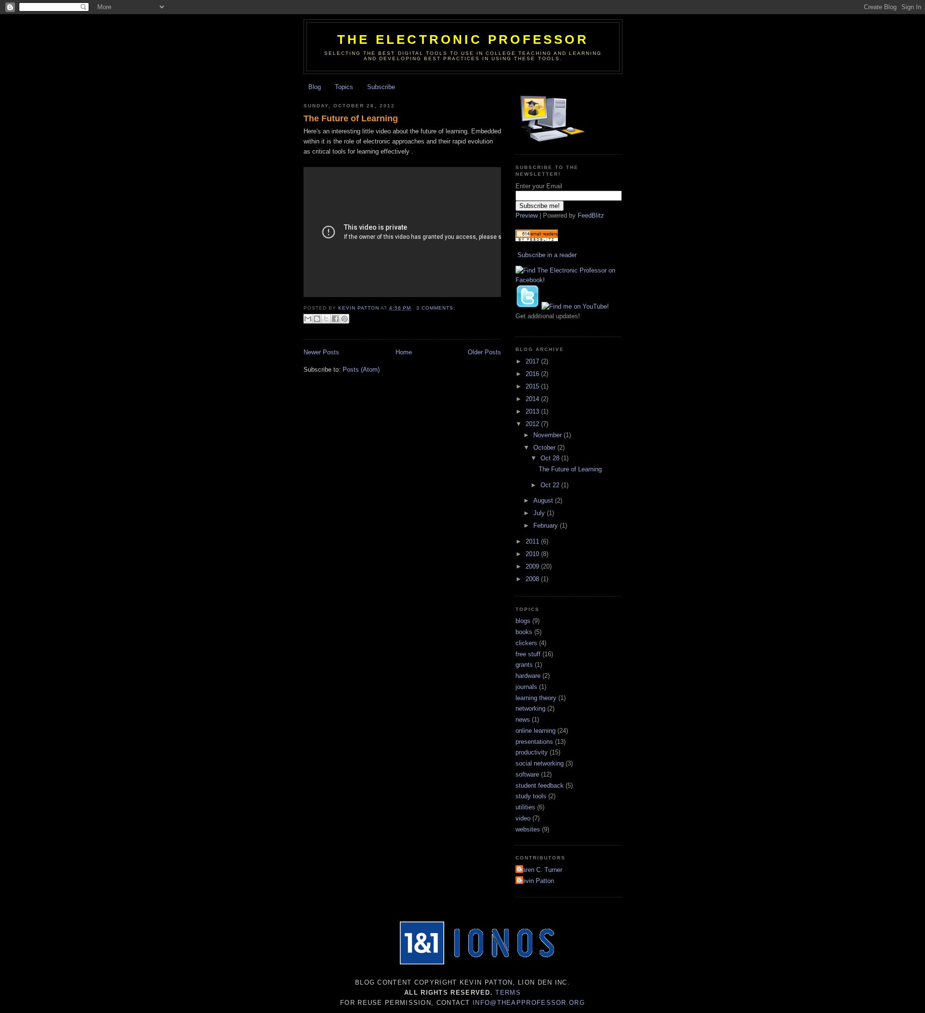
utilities (525, 807)
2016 (533, 373)
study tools (530, 796)
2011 (533, 541)
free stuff (528, 654)
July (540, 513)
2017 (533, 361)
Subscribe (381, 87)
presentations (534, 741)
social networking (539, 763)
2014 (533, 399)
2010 (533, 554)
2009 (533, 566)
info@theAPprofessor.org (529, 1002)
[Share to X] (326, 319)
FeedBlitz (591, 215)
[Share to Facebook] (335, 319)
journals (526, 686)
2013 (533, 411)
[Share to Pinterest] (344, 319)
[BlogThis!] (317, 319)
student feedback (539, 785)
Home (404, 352)
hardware (528, 675)
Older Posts (484, 352)
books (523, 632)
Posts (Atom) (361, 369)
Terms (508, 992)
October (545, 447)
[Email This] (308, 319)
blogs (522, 620)
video (522, 818)
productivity (531, 752)
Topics (344, 87)
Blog (314, 87)
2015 (533, 386)
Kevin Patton (536, 880)
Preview (526, 215)
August (544, 500)
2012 (533, 424)
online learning (535, 730)
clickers (526, 643)
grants (524, 664)
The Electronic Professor (463, 39)
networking (530, 708)
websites (527, 829)
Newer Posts (321, 352)
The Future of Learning (351, 118)
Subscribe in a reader (547, 255)
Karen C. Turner (540, 869)
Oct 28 (551, 458)
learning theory (535, 697)
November (548, 435)
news (522, 719)
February (546, 525)
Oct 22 (551, 485)
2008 (533, 579)
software (527, 774)
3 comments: (435, 308)
